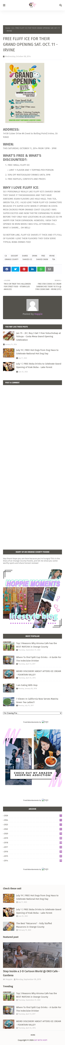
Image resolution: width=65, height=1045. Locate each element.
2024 (32, 820)
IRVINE (52, 256)
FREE (43, 256)
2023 (32, 824)
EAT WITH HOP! (40, 1040)
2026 (32, 815)
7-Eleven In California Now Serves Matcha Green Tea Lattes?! (37, 700)
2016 (33, 851)
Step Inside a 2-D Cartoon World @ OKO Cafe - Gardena (31, 973)
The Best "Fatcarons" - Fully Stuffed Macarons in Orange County (34, 925)
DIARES (25, 256)
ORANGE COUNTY (11, 259)
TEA (53, 259)
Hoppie (38, 314)
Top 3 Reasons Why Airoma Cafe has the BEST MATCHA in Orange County (36, 645)
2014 (33, 860)
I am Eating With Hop (26, 685)
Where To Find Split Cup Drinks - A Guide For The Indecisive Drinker (38, 659)
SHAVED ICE (27, 259)
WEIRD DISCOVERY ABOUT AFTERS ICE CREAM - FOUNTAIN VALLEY (38, 673)
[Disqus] (32, 422)
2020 (33, 833)
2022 (32, 829)
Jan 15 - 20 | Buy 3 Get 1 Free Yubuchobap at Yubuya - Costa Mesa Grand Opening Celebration (38, 336)
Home (7, 28)
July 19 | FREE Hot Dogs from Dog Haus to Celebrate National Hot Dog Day (37, 352)
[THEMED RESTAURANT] (32, 955)
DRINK (34, 256)
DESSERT (14, 256)
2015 (33, 856)
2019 (33, 838)
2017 (33, 847)
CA (13, 28)
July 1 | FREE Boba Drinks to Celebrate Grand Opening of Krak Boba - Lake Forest (38, 365)
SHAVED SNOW (42, 259)
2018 (33, 842)
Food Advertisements (31, 722)
